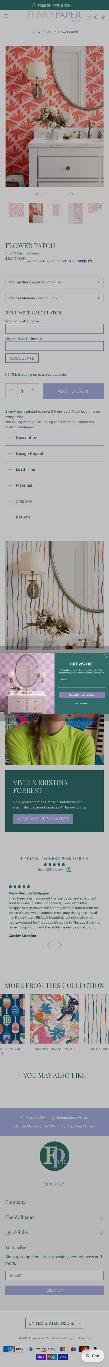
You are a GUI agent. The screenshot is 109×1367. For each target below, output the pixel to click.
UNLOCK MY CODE (81, 695)
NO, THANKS (82, 703)
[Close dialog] (106, 655)
